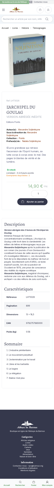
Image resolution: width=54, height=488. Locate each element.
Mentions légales (28, 470)
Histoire (25, 28)
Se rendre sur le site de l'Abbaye (14, 2)
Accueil (5, 28)
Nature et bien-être (28, 456)
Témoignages (39, 28)
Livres (15, 28)
